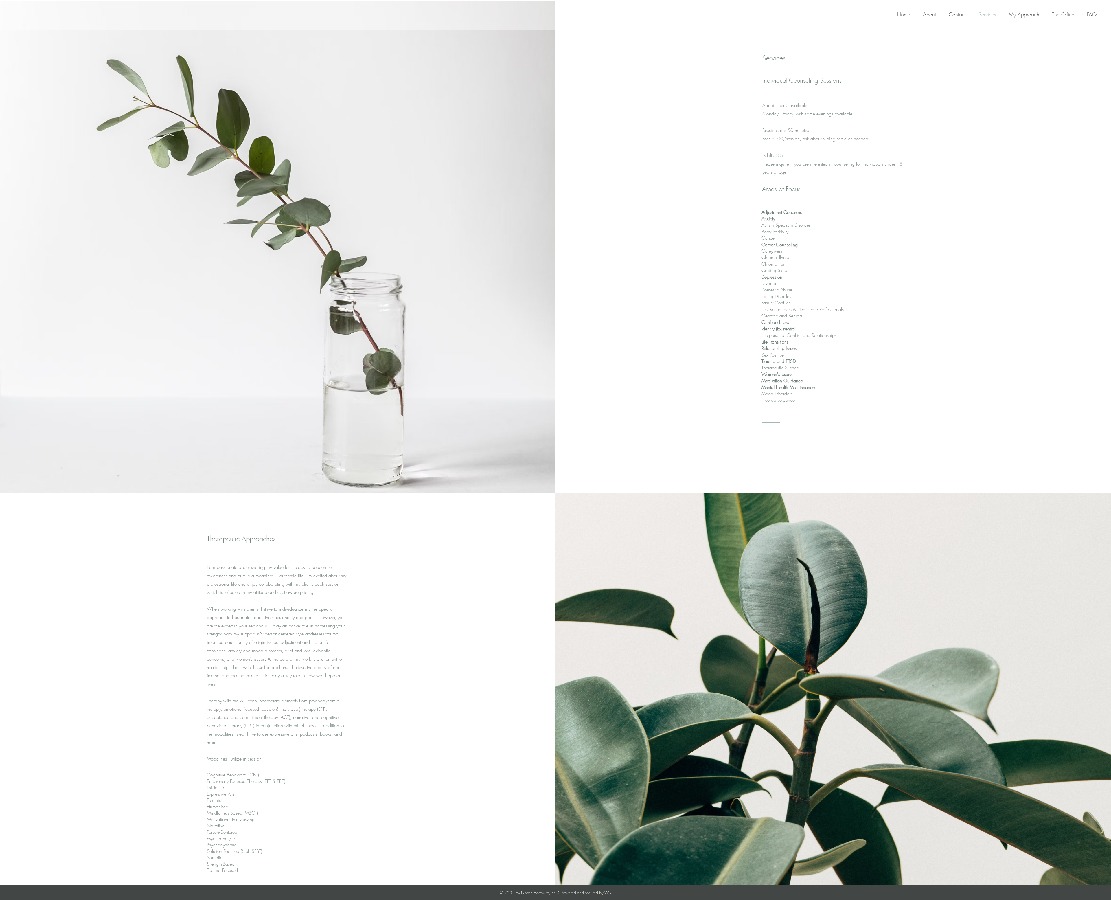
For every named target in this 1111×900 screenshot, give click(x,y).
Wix (607, 892)
